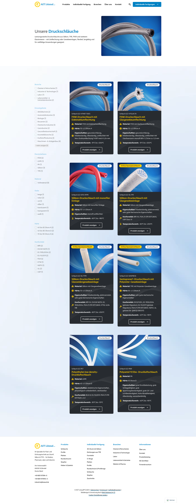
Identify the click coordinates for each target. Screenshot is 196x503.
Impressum (103, 490)
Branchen (97, 4)
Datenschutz (95, 490)
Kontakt (118, 4)
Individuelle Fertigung (81, 4)
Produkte (66, 4)
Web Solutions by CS (108, 492)
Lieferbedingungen (114, 490)
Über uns (108, 4)
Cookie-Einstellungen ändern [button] (98, 495)
